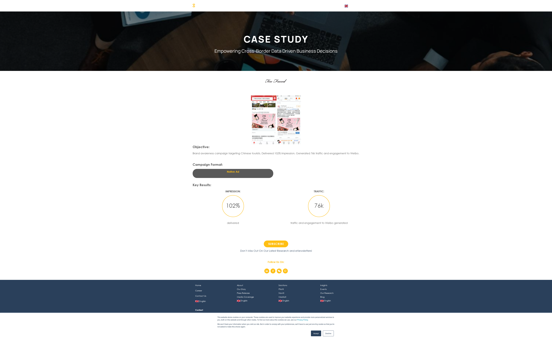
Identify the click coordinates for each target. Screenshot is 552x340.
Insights (289, 5)
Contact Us (200, 296)
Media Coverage (245, 297)
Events (323, 289)
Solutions (258, 5)
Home (198, 285)
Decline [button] (328, 333)
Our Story (241, 289)
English (336, 5)
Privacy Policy (302, 319)
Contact (317, 5)
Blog (322, 297)
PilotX (281, 289)
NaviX (281, 293)
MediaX (282, 297)
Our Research (327, 293)
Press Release (243, 293)
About (244, 5)
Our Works (274, 5)
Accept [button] (316, 333)
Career (303, 5)
